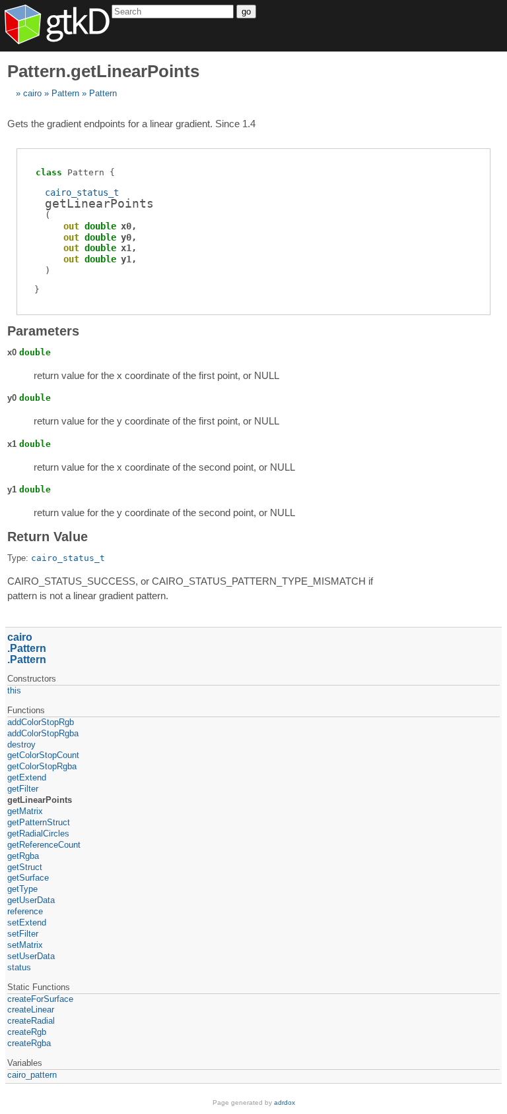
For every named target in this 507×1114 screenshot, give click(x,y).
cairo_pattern (32, 1075)
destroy (21, 744)
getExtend (26, 777)
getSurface (28, 878)
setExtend (26, 922)
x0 (126, 226)
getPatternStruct (38, 822)
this (14, 690)
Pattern (65, 93)
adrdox (284, 1102)
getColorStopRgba (42, 766)
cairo (32, 93)
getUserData (31, 900)
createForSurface (40, 999)
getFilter (22, 789)
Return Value (47, 536)
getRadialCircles (38, 833)
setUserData (31, 956)
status (19, 967)
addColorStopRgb (40, 722)
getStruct (24, 867)
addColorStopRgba (43, 733)
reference (25, 911)
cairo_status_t (82, 192)
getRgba (23, 856)
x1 (126, 248)
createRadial (31, 1021)
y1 (126, 259)
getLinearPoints (39, 800)
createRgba (29, 1043)
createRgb (26, 1032)
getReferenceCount (44, 845)
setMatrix (25, 945)
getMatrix (25, 811)
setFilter (22, 934)
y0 (126, 237)
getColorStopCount (43, 755)
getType (22, 889)
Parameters (43, 331)
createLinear (30, 1009)
